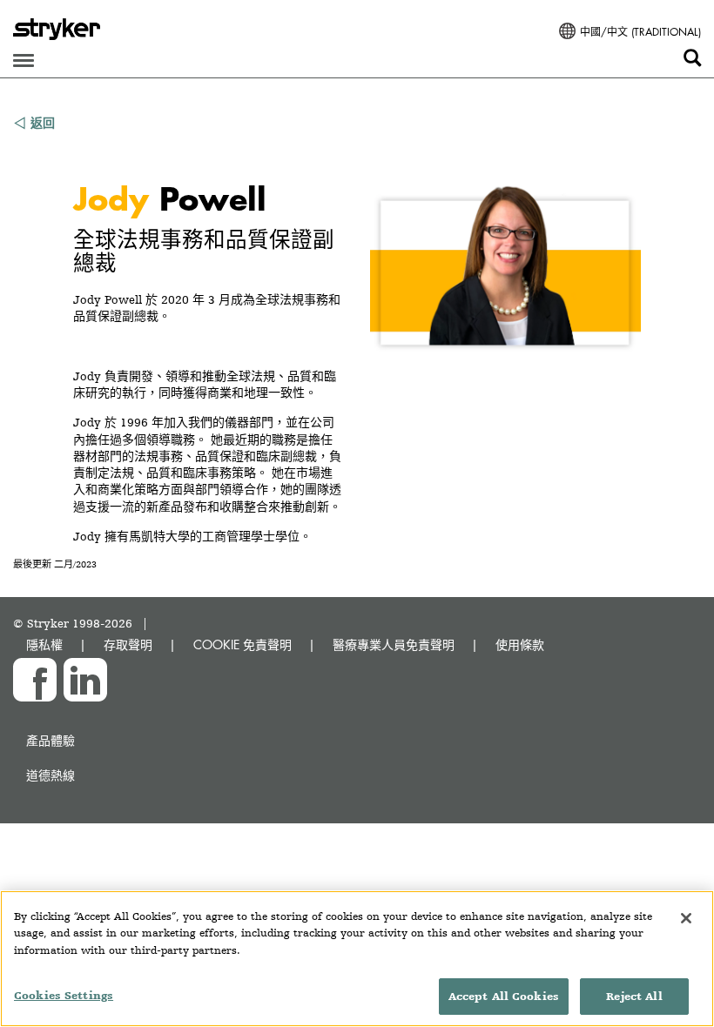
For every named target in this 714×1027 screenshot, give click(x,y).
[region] (357, 958)
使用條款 (519, 644)
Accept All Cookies (503, 996)
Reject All (634, 996)
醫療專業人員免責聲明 (394, 644)
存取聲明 (128, 644)
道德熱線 (50, 775)
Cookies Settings (63, 995)
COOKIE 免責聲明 (242, 644)
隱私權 (44, 644)
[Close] (686, 918)
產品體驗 (50, 740)
